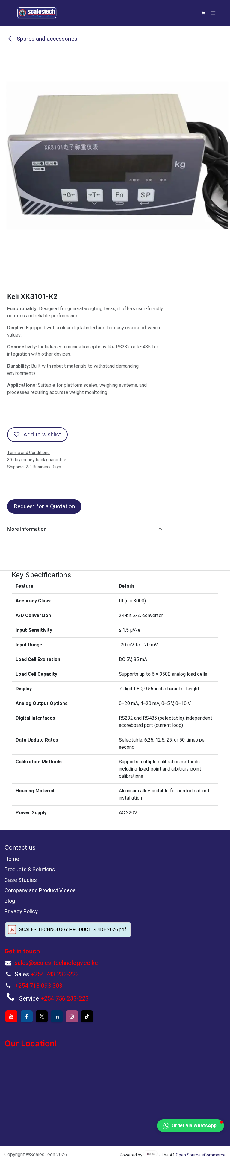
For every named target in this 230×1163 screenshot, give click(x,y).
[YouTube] (11, 1016)
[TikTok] (87, 1016)
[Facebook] (27, 1016)
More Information (27, 529)
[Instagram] (72, 1016)
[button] (190, 1125)
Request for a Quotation (44, 506)
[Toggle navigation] (213, 13)
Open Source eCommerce (201, 1155)
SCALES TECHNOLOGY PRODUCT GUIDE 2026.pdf (72, 929)
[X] (42, 1016)
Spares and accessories (46, 38)
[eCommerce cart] (203, 13)
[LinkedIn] (57, 1016)
